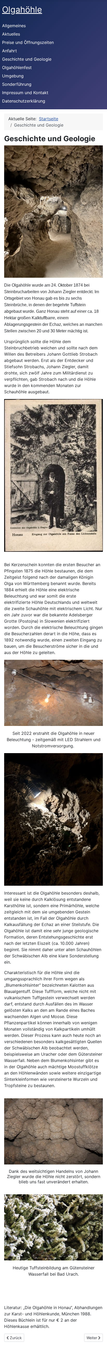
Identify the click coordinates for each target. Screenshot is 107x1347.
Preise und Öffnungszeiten (28, 42)
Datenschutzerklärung (23, 101)
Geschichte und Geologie (26, 59)
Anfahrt (9, 50)
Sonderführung (16, 84)
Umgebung (13, 75)
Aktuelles (11, 34)
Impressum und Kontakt (25, 92)
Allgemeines (14, 25)
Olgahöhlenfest (17, 67)
